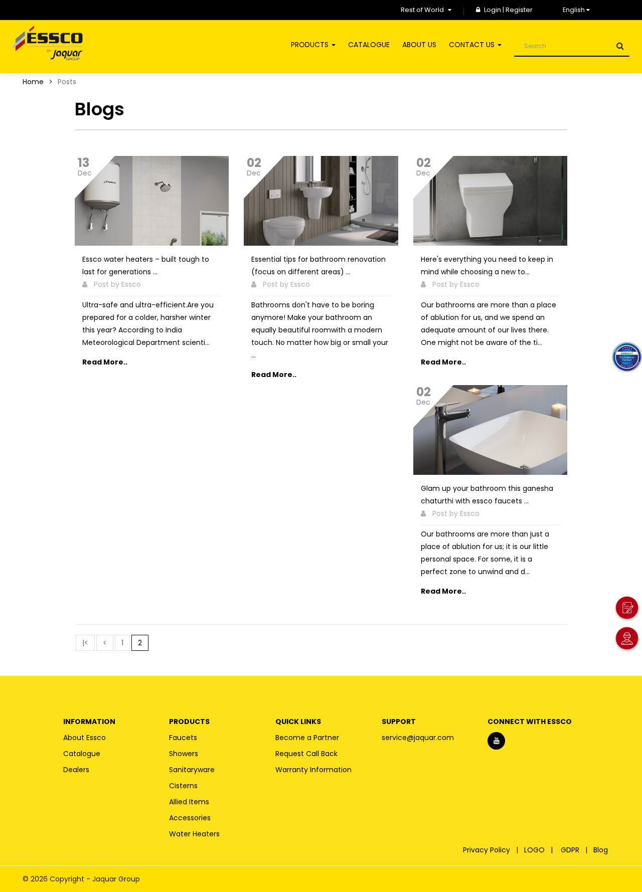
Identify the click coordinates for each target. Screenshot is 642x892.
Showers (183, 754)
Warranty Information (313, 770)
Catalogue (81, 754)
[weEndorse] (627, 356)
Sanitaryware (192, 770)
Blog (601, 850)
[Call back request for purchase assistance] (627, 609)
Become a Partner (307, 738)
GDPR (572, 850)
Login (493, 10)
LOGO (536, 850)
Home (33, 81)
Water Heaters (194, 834)
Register (519, 10)
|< (85, 643)
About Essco (84, 738)
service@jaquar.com (418, 738)
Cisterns (183, 786)
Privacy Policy (488, 850)
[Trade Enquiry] (627, 640)
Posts (67, 81)
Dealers (76, 770)
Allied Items (189, 802)
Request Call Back (306, 754)
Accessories (190, 818)
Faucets (183, 738)
